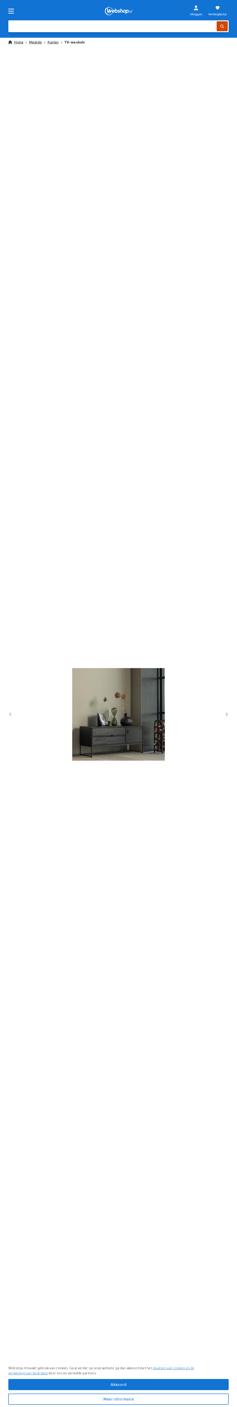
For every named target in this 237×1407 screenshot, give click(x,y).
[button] (118, 714)
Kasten (53, 42)
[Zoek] (222, 26)
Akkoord (118, 1384)
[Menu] (11, 11)
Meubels (35, 42)
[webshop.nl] (118, 11)
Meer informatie (118, 1399)
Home (18, 42)
